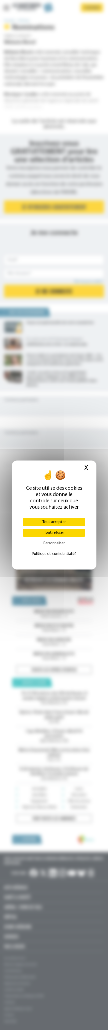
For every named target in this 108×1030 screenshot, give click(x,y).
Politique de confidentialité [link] (54, 554)
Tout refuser (54, 533)
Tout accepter (54, 522)
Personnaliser (54, 543)
